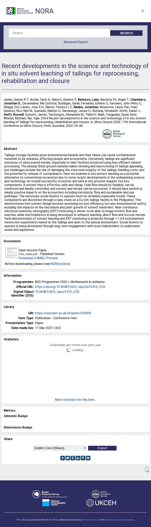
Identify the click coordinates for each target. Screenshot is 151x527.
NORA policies (60, 264)
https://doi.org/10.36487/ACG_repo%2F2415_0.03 (70, 287)
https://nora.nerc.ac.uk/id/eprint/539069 (63, 313)
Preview (52, 258)
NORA (44, 11)
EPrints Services (90, 520)
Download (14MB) (31, 258)
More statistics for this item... (75, 400)
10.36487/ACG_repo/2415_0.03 (57, 292)
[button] (147, 469)
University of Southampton (120, 520)
